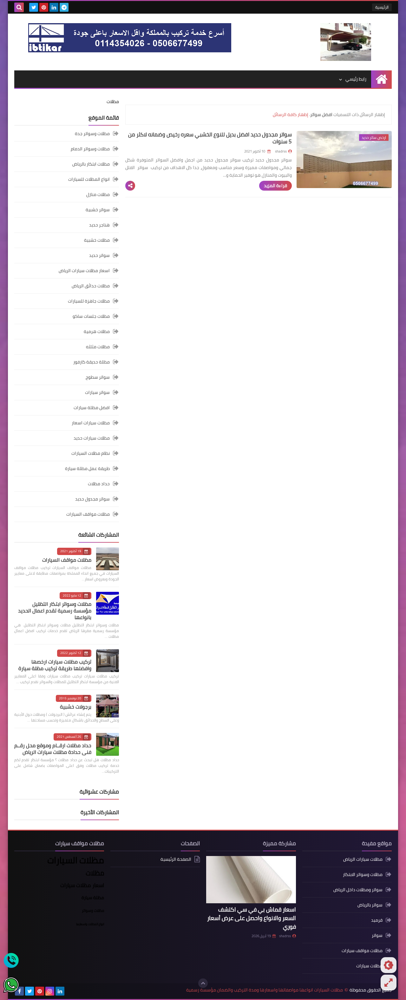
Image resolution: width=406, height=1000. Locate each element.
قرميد (377, 920)
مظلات (113, 101)
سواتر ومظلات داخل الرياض (358, 890)
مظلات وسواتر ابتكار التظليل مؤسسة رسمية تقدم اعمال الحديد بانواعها (54, 610)
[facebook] (19, 991)
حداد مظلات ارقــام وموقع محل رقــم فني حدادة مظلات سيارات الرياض (52, 749)
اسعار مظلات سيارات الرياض (84, 270)
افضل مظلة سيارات (92, 407)
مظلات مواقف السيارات (88, 514)
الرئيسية (382, 7)
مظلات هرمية (97, 331)
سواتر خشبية (98, 210)
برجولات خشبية (75, 706)
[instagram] (49, 991)
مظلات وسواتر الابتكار (363, 874)
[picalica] (70, 991)
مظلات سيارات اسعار (91, 423)
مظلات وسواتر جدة (92, 134)
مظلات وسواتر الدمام (90, 149)
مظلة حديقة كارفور (91, 362)
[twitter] (33, 7)
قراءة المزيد (275, 185)
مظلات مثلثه (98, 347)
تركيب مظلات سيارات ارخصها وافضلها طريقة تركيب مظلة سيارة (54, 665)
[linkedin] (53, 7)
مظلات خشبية (97, 240)
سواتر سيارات (97, 392)
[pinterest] (43, 7)
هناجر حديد (99, 225)
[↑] (203, 983)
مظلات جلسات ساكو (91, 316)
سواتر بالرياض (370, 905)
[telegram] (64, 7)
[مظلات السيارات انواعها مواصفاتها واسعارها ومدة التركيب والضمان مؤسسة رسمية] (346, 42)
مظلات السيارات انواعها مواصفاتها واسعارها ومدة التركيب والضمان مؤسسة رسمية (264, 990)
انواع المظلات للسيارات (89, 179)
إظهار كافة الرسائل (290, 114)
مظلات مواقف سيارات (362, 950)
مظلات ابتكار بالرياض (91, 164)
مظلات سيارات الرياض (363, 859)
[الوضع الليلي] (388, 965)
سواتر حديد (99, 255)
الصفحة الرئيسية (175, 859)
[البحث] (19, 7)
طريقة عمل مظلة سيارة (87, 468)
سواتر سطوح (98, 377)
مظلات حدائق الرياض (91, 286)
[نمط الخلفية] (388, 982)
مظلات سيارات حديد (92, 438)
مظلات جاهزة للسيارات (89, 301)
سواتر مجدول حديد (92, 499)
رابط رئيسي (355, 79)
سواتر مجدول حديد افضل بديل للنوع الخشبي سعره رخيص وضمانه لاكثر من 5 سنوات (210, 138)
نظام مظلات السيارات (90, 453)
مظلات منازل (98, 194)
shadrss (285, 936)
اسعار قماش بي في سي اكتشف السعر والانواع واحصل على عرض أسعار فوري (251, 918)
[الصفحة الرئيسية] (381, 79)
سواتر (377, 935)
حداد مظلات (99, 484)
